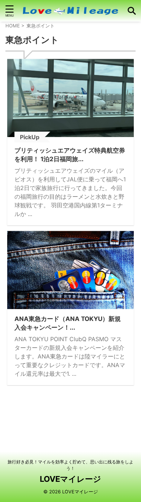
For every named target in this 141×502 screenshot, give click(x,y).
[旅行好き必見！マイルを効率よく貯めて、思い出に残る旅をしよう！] (70, 11)
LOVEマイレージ (70, 479)
